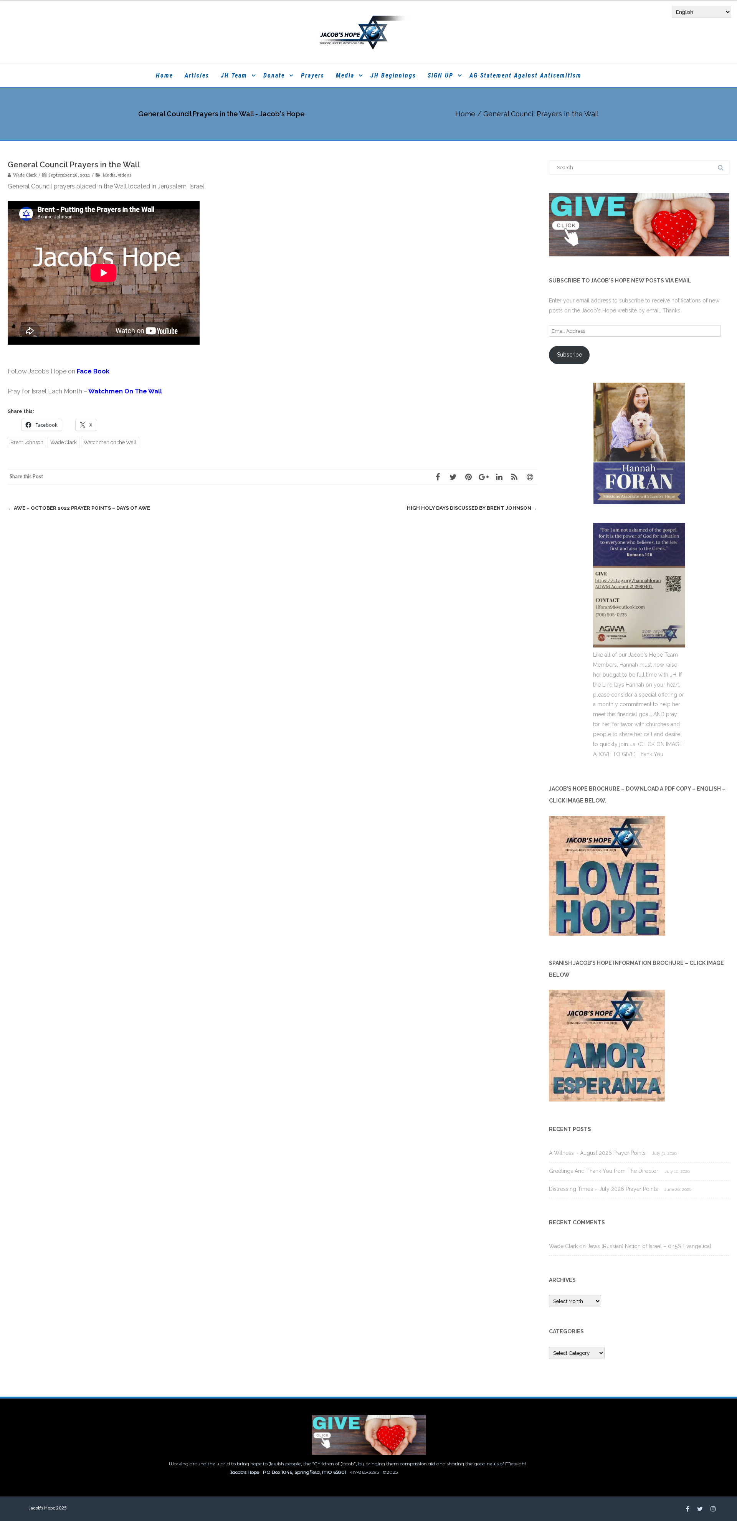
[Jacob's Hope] (368, 32)
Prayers (312, 75)
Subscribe (569, 355)
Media (345, 75)
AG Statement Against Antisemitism (525, 75)
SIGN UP (440, 75)
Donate (274, 75)
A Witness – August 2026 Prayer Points (597, 1153)
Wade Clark (63, 442)
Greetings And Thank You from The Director (603, 1171)
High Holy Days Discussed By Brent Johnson (472, 508)
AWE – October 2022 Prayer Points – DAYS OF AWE (79, 508)
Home (164, 75)
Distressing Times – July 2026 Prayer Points (603, 1189)
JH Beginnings (393, 75)
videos (125, 175)
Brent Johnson (26, 442)
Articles (197, 75)
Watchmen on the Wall (110, 442)
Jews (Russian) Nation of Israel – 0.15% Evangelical (649, 1246)
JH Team (234, 75)
